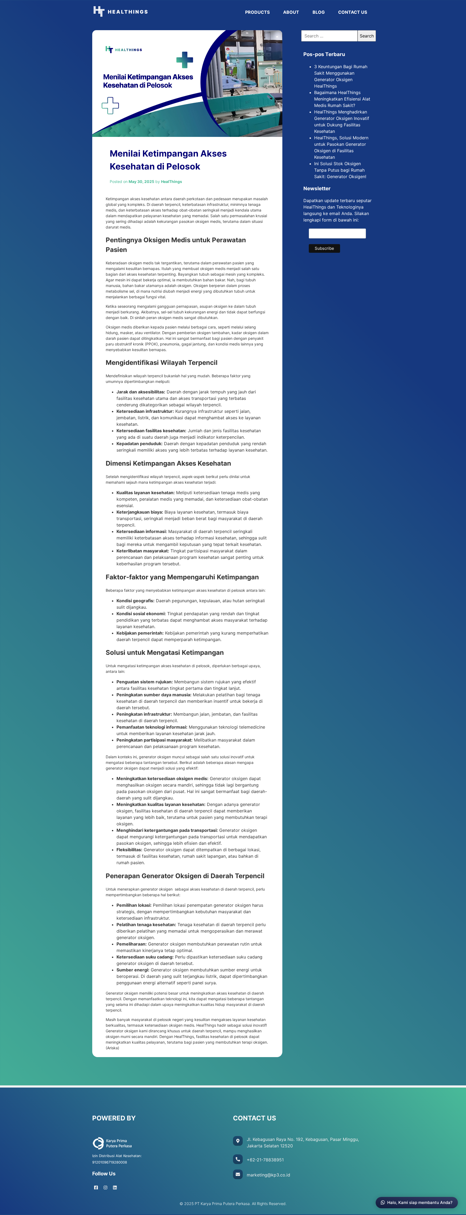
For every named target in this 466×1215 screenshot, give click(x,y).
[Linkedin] (115, 1187)
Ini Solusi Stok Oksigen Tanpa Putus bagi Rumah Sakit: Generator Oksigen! (340, 170)
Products (257, 12)
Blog (319, 12)
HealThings (184, 1036)
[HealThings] (165, 12)
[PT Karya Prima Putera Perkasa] (112, 1149)
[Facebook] (96, 1187)
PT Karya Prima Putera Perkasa (222, 1203)
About (291, 12)
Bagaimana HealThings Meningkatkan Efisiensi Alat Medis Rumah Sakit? (342, 99)
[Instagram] (105, 1187)
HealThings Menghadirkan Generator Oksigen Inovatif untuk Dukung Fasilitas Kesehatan (341, 121)
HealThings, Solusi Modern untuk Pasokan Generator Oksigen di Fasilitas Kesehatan (341, 147)
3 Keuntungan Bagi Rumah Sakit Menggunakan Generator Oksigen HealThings (340, 76)
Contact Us (352, 12)
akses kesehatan (141, 274)
